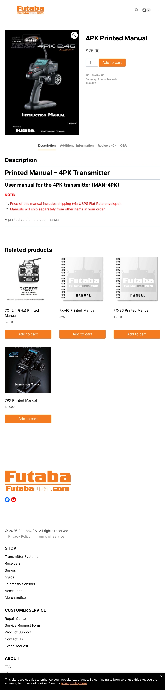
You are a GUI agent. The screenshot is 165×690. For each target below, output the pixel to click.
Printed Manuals (107, 79)
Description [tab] (47, 145)
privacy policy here (74, 683)
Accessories (14, 591)
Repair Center (16, 619)
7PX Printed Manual (21, 400)
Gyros (9, 577)
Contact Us (14, 639)
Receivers (13, 563)
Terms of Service (50, 536)
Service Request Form (22, 625)
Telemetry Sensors (20, 584)
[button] (74, 35)
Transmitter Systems (21, 557)
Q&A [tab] (123, 145)
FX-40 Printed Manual (77, 310)
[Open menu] (156, 10)
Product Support (18, 632)
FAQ (8, 667)
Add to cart (112, 62)
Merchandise (15, 598)
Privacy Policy (19, 536)
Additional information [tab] (77, 145)
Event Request (16, 646)
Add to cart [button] (28, 334)
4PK (93, 82)
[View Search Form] (136, 10)
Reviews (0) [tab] (107, 145)
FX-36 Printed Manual (132, 310)
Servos (10, 570)
